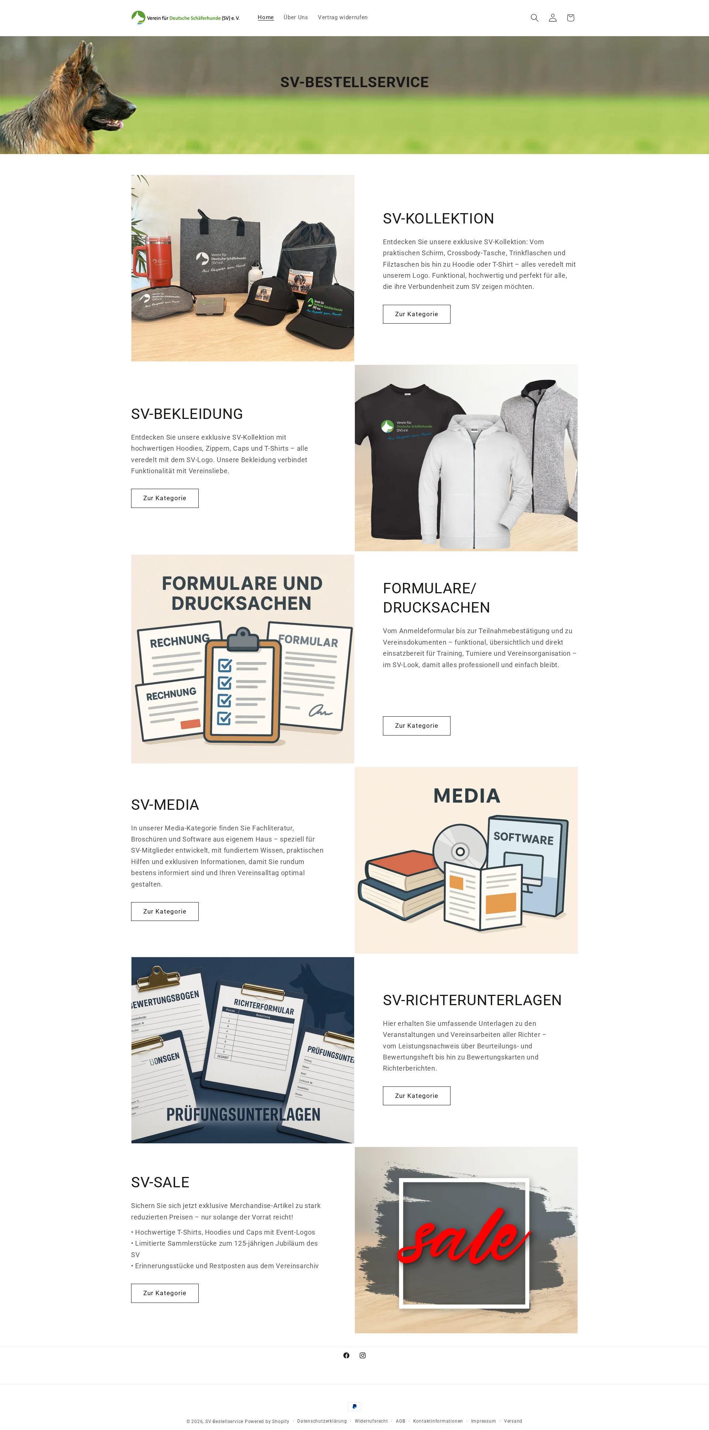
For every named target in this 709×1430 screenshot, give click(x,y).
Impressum (483, 1421)
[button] (535, 18)
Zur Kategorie (416, 314)
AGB (400, 1421)
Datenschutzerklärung (322, 1421)
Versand (513, 1421)
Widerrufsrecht (371, 1421)
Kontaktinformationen (438, 1421)
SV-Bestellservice (224, 1421)
